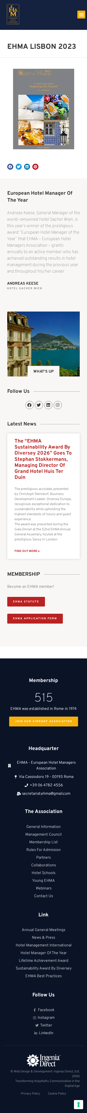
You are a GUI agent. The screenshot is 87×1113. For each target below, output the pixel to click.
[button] (81, 15)
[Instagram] (58, 405)
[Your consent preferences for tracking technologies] (78, 1104)
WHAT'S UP (43, 371)
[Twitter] (39, 405)
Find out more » (27, 551)
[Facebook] (29, 405)
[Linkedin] (48, 405)
